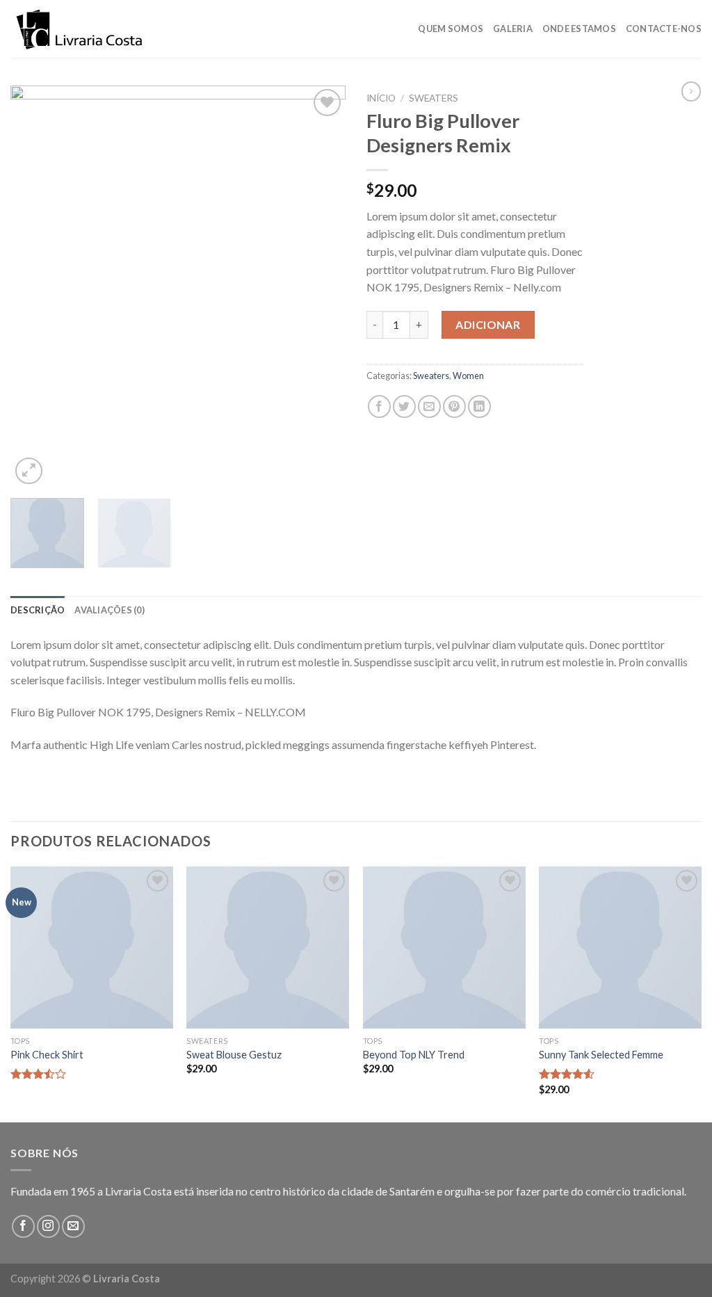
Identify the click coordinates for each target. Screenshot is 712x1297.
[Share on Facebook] (379, 406)
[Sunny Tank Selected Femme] (620, 948)
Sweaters (433, 98)
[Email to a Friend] (429, 406)
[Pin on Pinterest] (454, 406)
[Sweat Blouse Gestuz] (267, 948)
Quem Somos (450, 28)
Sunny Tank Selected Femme (601, 1055)
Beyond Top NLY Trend (413, 1055)
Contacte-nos (664, 28)
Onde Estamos (579, 28)
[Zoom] (28, 471)
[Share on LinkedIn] (479, 406)
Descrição (37, 609)
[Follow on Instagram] (48, 1226)
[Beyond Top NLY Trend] (444, 948)
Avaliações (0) (109, 609)
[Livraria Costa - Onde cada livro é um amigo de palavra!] (79, 29)
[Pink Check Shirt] (91, 948)
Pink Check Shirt (46, 1055)
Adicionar (487, 324)
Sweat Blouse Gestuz (234, 1055)
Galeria (513, 28)
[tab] (37, 610)
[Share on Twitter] (404, 406)
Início (381, 98)
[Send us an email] (73, 1226)
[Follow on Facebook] (23, 1226)
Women (468, 375)
